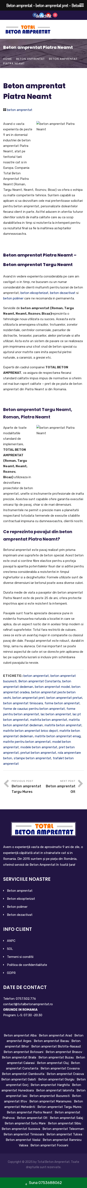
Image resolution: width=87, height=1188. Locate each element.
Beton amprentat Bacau (52, 1041)
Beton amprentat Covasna (60, 1068)
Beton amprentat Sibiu (65, 1123)
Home (7, 59)
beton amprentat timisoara (23, 703)
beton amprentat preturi (64, 698)
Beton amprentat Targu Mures (59, 1107)
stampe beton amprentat (32, 758)
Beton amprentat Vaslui (23, 1140)
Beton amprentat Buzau (56, 1057)
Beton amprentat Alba (20, 1035)
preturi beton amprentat (38, 753)
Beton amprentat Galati (19, 1079)
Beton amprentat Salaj (67, 1118)
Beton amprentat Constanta (39, 681)
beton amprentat (30, 59)
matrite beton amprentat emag (58, 736)
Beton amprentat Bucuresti (50, 1096)
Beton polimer (17, 907)
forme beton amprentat (62, 703)
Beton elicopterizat (21, 899)
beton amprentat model (52, 687)
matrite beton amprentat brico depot (30, 731)
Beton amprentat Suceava (21, 1129)
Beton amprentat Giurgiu (56, 1079)
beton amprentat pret (28, 698)
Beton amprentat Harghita (51, 1085)
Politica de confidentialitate (27, 965)
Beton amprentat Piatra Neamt (30, 1112)
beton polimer (13, 298)
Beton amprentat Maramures (50, 1101)
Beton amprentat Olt (32, 1118)
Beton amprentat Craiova (66, 1074)
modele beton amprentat (38, 747)
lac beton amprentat (56, 714)
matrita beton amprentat (48, 720)
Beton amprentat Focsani (49, 1145)
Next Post (60, 787)
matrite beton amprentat (63, 725)
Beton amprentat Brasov (64, 1052)
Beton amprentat (20, 891)
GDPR (11, 973)
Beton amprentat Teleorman (63, 1129)
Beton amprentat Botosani (24, 1052)
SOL (10, 949)
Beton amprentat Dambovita (23, 1074)
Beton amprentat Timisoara (24, 1134)
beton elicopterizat (34, 293)
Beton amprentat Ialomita (55, 1090)
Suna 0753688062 (45, 1182)
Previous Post (26, 787)
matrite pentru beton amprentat (27, 742)
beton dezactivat (62, 293)
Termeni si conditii (20, 957)
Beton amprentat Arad (56, 1035)
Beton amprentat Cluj (53, 1063)
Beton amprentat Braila (19, 1057)
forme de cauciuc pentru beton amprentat (34, 709)
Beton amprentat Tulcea (64, 1134)
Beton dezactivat (20, 915)
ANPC (11, 941)
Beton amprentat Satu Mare (25, 1123)
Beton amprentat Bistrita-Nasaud (56, 1046)
